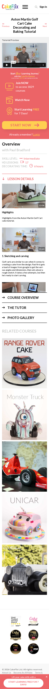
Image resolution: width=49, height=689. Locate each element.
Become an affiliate (22, 672)
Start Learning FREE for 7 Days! (23, 683)
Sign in (43, 6)
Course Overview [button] (23, 298)
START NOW (20, 125)
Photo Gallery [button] (20, 318)
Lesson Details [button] (20, 179)
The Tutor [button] (16, 308)
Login (36, 134)
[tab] (24, 179)
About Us (6, 672)
